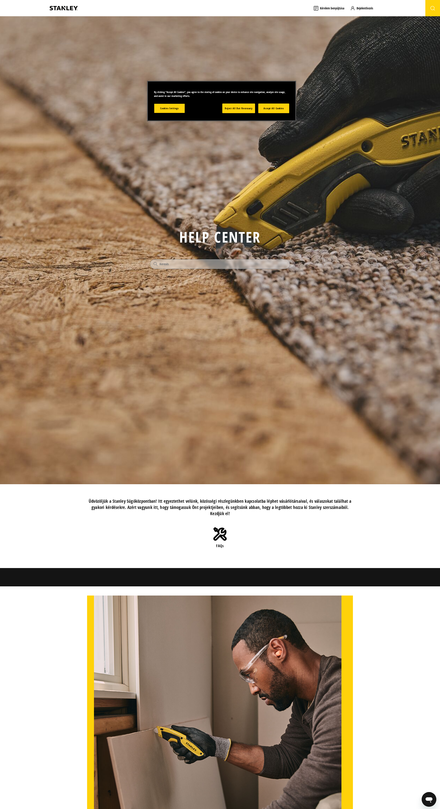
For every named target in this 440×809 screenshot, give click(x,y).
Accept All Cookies (274, 108)
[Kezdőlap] (64, 8)
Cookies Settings (169, 108)
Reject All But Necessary (239, 108)
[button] (364, 8)
